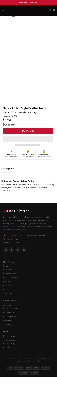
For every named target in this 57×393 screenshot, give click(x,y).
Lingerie (6, 266)
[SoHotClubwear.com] (28, 10)
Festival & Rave (9, 274)
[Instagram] (5, 249)
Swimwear (7, 293)
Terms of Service (10, 340)
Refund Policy (9, 344)
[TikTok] (17, 249)
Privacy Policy (9, 336)
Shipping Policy (9, 317)
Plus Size (7, 285)
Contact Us (7, 321)
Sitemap (6, 348)
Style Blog (7, 324)
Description (7, 168)
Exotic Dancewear (11, 278)
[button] (28, 139)
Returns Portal (9, 313)
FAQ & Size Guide (10, 309)
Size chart (10, 125)
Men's (5, 289)
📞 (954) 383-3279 (10, 239)
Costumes (7, 282)
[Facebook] (11, 249)
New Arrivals (8, 262)
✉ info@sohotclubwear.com (15, 242)
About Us (7, 305)
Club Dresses (8, 270)
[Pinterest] (24, 249)
